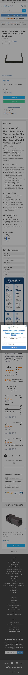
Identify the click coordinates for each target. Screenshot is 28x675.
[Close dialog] (26, 326)
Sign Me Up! (14, 347)
